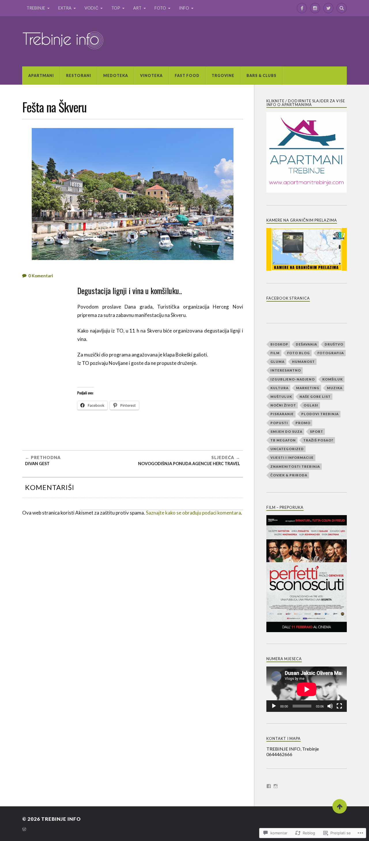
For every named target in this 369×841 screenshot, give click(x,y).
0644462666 (279, 754)
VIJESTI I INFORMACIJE (292, 457)
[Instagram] (315, 8)
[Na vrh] (339, 806)
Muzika (334, 388)
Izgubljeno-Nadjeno (292, 379)
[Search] (341, 8)
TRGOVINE (223, 75)
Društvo (334, 344)
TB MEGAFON (283, 440)
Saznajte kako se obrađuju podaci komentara (193, 513)
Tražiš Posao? (318, 440)
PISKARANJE (282, 414)
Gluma (277, 361)
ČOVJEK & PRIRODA (288, 475)
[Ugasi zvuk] (330, 706)
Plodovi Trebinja (320, 414)
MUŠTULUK (281, 396)
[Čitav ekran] (339, 706)
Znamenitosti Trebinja (295, 466)
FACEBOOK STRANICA (288, 298)
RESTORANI (78, 75)
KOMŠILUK (332, 379)
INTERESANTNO (285, 370)
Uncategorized (287, 449)
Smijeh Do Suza (286, 431)
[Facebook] (302, 8)
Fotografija (330, 353)
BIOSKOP (279, 344)
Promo (302, 423)
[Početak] (274, 706)
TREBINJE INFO (61, 819)
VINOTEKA (151, 75)
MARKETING (307, 388)
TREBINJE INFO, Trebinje (292, 748)
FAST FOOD (187, 75)
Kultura (279, 388)
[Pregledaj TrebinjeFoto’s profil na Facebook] (268, 786)
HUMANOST (303, 361)
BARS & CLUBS (261, 75)
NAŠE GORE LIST (315, 396)
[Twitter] (328, 8)
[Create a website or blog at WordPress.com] (24, 829)
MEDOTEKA (115, 75)
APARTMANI (41, 75)
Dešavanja (306, 344)
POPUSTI (279, 423)
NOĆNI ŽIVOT (283, 405)
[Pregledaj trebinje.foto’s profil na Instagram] (275, 786)
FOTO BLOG (298, 353)
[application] (306, 689)
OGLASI (311, 405)
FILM (275, 353)
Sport (316, 431)
